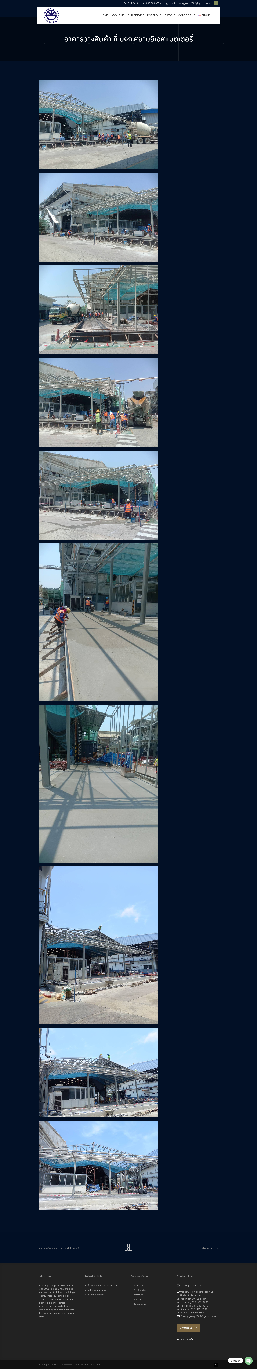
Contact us (186, 15)
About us (117, 15)
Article (170, 15)
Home (104, 15)
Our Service (135, 15)
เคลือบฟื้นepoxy (209, 1248)
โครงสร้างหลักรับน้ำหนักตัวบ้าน (102, 1285)
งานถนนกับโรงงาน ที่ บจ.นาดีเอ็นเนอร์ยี (59, 1248)
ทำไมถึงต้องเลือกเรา (97, 1294)
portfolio (154, 15)
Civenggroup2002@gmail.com (198, 1316)
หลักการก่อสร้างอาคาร (99, 1290)
